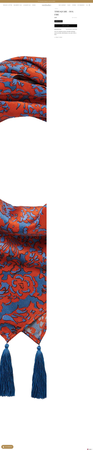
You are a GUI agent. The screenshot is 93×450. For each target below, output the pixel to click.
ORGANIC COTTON (7, 5)
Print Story (59, 37)
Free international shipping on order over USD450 (46, 1)
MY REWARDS (81, 5)
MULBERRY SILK (18, 5)
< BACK (56, 8)
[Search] (86, 5)
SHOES (34, 5)
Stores (74, 5)
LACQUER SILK (27, 5)
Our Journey (62, 5)
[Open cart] (89, 5)
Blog (69, 5)
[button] (90, 449)
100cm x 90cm (58, 21)
